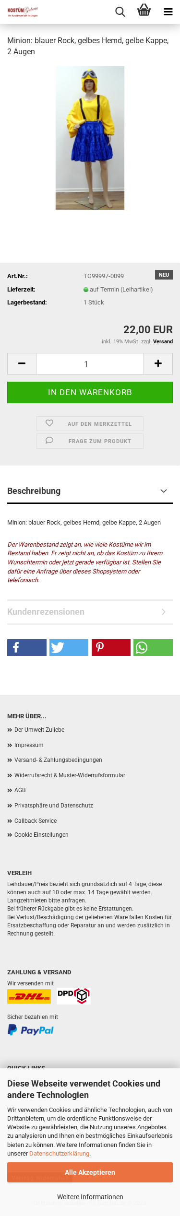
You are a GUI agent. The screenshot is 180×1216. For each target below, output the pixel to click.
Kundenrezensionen (45, 612)
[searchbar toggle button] (120, 12)
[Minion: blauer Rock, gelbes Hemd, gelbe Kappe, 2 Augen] (90, 137)
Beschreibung (33, 491)
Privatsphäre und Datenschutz (53, 805)
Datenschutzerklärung (59, 1153)
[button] (21, 363)
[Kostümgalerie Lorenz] (19, 12)
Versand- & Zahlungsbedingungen (58, 760)
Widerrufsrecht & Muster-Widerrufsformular (69, 775)
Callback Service (35, 821)
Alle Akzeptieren (90, 1172)
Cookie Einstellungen (41, 834)
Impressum (29, 745)
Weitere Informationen (90, 1197)
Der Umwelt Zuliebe (39, 729)
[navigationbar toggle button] (168, 12)
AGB (19, 790)
